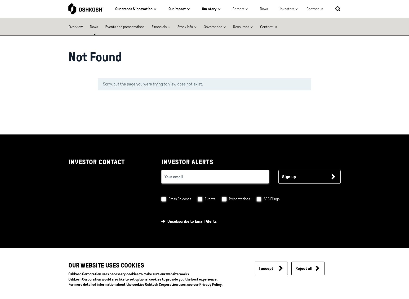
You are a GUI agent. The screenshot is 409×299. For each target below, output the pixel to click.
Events (210, 199)
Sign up (289, 176)
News (264, 9)
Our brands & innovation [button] (133, 9)
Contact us (268, 27)
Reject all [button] (303, 268)
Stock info (185, 27)
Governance (213, 27)
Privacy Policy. (210, 284)
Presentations (239, 199)
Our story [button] (209, 9)
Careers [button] (238, 9)
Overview (76, 27)
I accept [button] (266, 268)
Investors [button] (287, 9)
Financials (159, 27)
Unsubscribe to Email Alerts (192, 221)
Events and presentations (124, 27)
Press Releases (180, 199)
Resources (241, 27)
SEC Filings (272, 199)
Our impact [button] (177, 9)
